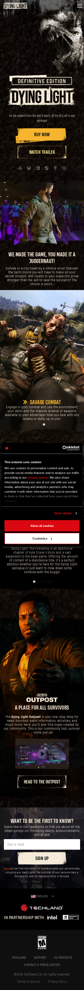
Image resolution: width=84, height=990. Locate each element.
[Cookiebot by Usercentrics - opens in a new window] (62, 448)
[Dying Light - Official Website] (15, 8)
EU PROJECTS (63, 957)
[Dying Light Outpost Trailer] (42, 754)
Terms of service (28, 981)
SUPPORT (40, 957)
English (42, 896)
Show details (63, 513)
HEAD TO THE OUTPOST (42, 782)
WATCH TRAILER (42, 152)
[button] (36, 424)
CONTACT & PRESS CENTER (42, 965)
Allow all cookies (42, 525)
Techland (19, 957)
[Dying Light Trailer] (42, 212)
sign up (42, 858)
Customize (39, 538)
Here (6, 868)
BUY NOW (42, 134)
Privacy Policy (57, 981)
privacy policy (38, 477)
